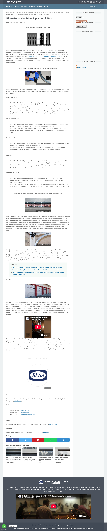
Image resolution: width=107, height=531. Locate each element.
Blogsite (32, 6)
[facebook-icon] (79, 2)
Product (40, 525)
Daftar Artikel (46, 432)
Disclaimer (72, 525)
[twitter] (25, 440)
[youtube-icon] (88, 2)
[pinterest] (38, 440)
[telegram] (63, 440)
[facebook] (12, 440)
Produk (16, 6)
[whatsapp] (50, 440)
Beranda (9, 6)
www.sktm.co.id (47, 387)
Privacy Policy (64, 525)
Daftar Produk (17, 401)
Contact (51, 525)
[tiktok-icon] (100, 2)
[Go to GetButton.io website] (4, 529)
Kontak (39, 6)
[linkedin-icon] (91, 2)
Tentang (24, 6)
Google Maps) (53, 424)
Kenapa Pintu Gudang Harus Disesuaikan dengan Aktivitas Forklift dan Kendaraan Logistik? (36, 269)
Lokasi (46, 6)
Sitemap (57, 525)
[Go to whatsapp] (4, 526)
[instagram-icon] (85, 2)
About (45, 525)
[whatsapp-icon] (94, 2)
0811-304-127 (25, 410)
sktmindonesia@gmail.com (28, 414)
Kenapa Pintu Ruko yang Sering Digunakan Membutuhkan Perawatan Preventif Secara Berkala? (37, 267)
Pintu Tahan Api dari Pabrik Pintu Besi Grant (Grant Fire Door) (45, 56)
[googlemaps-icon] (97, 2)
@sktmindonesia (25, 412)
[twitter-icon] (82, 2)
